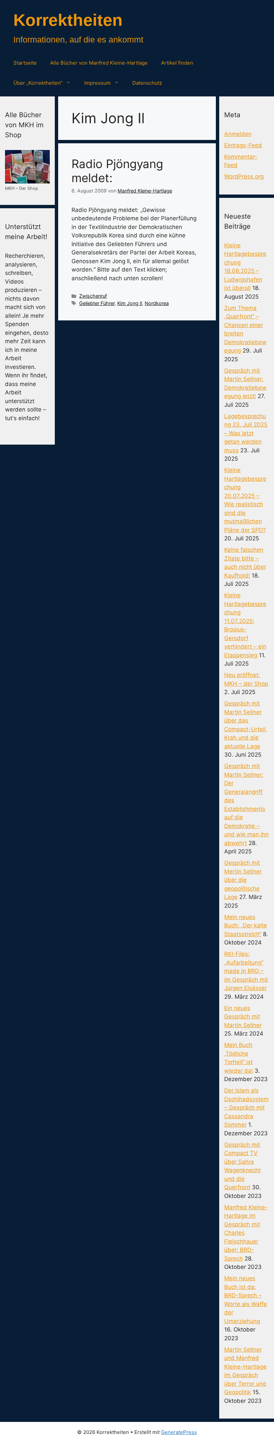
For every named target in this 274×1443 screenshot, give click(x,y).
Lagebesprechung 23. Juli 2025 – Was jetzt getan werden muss (245, 433)
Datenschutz (147, 83)
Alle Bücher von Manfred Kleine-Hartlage (99, 63)
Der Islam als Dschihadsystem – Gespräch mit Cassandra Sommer (246, 1107)
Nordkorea (157, 303)
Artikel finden (177, 63)
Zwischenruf (93, 296)
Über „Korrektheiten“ (37, 83)
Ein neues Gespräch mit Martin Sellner (243, 1017)
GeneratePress (179, 1432)
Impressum (97, 83)
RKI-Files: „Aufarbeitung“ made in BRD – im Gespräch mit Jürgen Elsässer (246, 971)
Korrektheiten (68, 20)
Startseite (25, 63)
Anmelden (238, 134)
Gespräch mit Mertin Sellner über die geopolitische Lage (243, 879)
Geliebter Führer (97, 303)
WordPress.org (244, 176)
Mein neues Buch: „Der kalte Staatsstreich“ (245, 925)
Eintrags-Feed (243, 145)
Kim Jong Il (129, 303)
